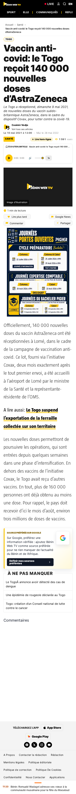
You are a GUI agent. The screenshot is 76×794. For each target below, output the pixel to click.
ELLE (26, 12)
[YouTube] (49, 745)
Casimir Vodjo (20, 125)
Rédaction (57, 754)
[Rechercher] (64, 4)
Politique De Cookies (48, 769)
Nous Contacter (35, 777)
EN (70, 4)
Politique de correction (18, 769)
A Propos (9, 754)
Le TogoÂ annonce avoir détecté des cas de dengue (35, 584)
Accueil (9, 24)
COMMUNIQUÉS (47, 12)
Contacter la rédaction (33, 754)
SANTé (9, 138)
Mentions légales (14, 762)
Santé (20, 24)
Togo (8, 39)
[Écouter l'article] (9, 158)
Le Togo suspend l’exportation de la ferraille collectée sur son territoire (31, 418)
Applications (57, 777)
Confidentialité (13, 777)
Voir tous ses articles (22, 129)
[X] (34, 745)
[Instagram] (42, 745)
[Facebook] (27, 745)
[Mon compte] (58, 4)
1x (49, 158)
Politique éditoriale (39, 762)
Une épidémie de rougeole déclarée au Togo (35, 595)
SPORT (11, 12)
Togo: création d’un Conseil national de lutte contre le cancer (35, 606)
